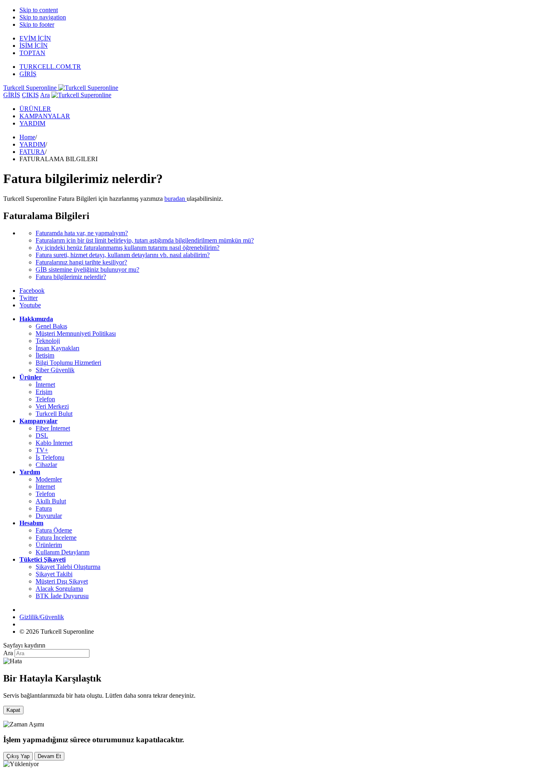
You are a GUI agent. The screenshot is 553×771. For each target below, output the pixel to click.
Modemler (49, 479)
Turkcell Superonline (30, 87)
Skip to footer (36, 24)
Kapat (13, 710)
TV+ (42, 450)
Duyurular (49, 515)
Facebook (32, 290)
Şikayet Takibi (54, 574)
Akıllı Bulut (51, 501)
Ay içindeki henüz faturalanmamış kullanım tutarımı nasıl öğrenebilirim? (127, 247)
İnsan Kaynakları (57, 348)
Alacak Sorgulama (59, 588)
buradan (175, 198)
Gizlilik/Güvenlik (41, 616)
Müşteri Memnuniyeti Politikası (76, 333)
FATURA (32, 151)
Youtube (30, 305)
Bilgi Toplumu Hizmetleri (68, 362)
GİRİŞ (27, 73)
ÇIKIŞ (30, 95)
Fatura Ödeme (54, 530)
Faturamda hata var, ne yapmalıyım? (82, 233)
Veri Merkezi (52, 406)
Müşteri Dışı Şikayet (62, 581)
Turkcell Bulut (54, 413)
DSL (42, 435)
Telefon (45, 399)
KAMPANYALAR (44, 116)
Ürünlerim (49, 544)
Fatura (44, 508)
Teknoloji (48, 340)
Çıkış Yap (18, 756)
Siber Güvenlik (55, 369)
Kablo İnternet (54, 442)
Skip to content (38, 9)
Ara (45, 95)
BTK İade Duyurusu (62, 595)
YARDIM (32, 123)
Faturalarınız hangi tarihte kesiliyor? (81, 262)
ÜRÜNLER (35, 108)
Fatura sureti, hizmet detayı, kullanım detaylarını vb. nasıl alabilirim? (123, 254)
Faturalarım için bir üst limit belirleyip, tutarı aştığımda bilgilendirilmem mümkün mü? (145, 240)
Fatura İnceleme (56, 537)
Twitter (28, 297)
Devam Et (49, 756)
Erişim (44, 391)
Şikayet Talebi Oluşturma (68, 566)
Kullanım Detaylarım (62, 552)
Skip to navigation (42, 17)
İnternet (45, 384)
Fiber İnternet (53, 428)
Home (27, 137)
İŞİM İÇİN (33, 45)
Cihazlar (46, 464)
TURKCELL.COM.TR (50, 66)
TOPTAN (32, 52)
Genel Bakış (51, 326)
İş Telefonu (50, 457)
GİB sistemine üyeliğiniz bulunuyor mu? (87, 269)
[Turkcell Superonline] (81, 95)
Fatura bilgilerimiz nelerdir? (71, 276)
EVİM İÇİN (35, 38)
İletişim (45, 355)
